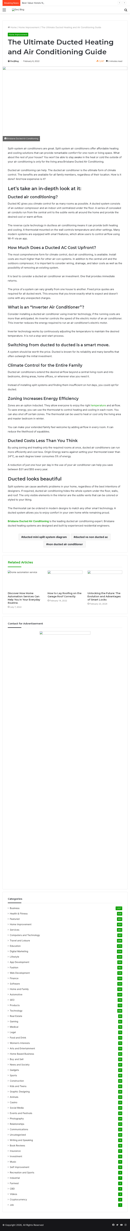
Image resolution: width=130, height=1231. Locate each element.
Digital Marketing (19, 951)
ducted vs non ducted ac (91, 537)
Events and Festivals (21, 1113)
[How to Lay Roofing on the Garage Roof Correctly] (65, 580)
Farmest (14, 1183)
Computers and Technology (25, 935)
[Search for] (125, 11)
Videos (13, 1194)
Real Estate (16, 1016)
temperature (98, 405)
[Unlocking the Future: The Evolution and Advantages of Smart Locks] (105, 580)
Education (15, 946)
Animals (14, 1097)
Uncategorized (18, 1134)
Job (12, 1205)
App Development (19, 962)
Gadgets (14, 1070)
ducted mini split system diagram (45, 537)
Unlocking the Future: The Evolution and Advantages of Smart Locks (104, 596)
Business (14, 908)
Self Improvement (19, 1167)
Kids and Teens (18, 1086)
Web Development (20, 973)
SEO (12, 1000)
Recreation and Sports (22, 1172)
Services (14, 929)
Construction (17, 1080)
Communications (19, 1129)
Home (13, 27)
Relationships (17, 1124)
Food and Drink (18, 1037)
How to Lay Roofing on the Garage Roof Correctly (64, 595)
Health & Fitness (19, 913)
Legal (13, 1032)
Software (15, 983)
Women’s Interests (20, 1043)
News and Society (20, 1064)
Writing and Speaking (21, 1140)
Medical (14, 1026)
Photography (17, 1118)
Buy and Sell (16, 1059)
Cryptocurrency (18, 1199)
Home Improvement (29, 27)
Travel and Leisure (20, 940)
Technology (16, 1010)
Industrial (15, 1178)
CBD (12, 1188)
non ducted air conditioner (65, 544)
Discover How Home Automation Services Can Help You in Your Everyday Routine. (24, 598)
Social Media (17, 1107)
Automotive (16, 994)
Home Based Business (22, 1053)
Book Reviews (17, 1145)
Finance (14, 978)
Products (15, 1005)
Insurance (15, 1151)
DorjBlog (14, 61)
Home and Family (19, 989)
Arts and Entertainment (22, 1048)
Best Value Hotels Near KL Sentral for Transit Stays (49, 3)
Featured (14, 919)
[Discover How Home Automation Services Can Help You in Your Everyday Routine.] (25, 580)
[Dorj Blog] (18, 9)
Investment (16, 1156)
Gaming (14, 1021)
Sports (13, 1075)
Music (13, 1161)
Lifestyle (14, 956)
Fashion (14, 967)
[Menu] (4, 11)
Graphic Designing (20, 1091)
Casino (13, 1102)
